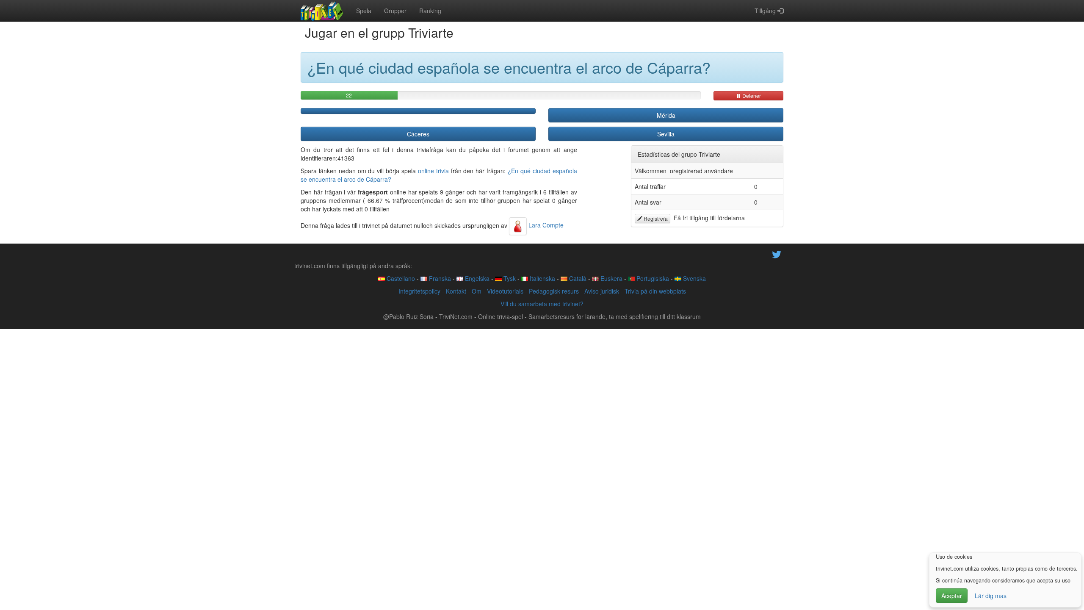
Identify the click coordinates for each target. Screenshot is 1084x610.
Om (476, 291)
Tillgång (766, 10)
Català (576, 278)
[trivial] (322, 10)
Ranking (430, 10)
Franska (439, 278)
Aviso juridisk (601, 291)
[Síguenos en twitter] (776, 253)
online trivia (433, 170)
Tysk (509, 278)
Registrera (655, 218)
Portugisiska (652, 278)
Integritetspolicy (419, 291)
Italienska (541, 278)
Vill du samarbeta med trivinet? (542, 303)
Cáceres (418, 134)
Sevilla (666, 134)
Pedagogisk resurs (554, 291)
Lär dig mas (991, 595)
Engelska (476, 278)
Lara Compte (545, 225)
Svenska (693, 278)
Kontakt (456, 291)
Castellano (400, 278)
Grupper (395, 10)
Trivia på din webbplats (655, 291)
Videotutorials (505, 291)
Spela (363, 10)
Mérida (666, 115)
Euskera (610, 278)
